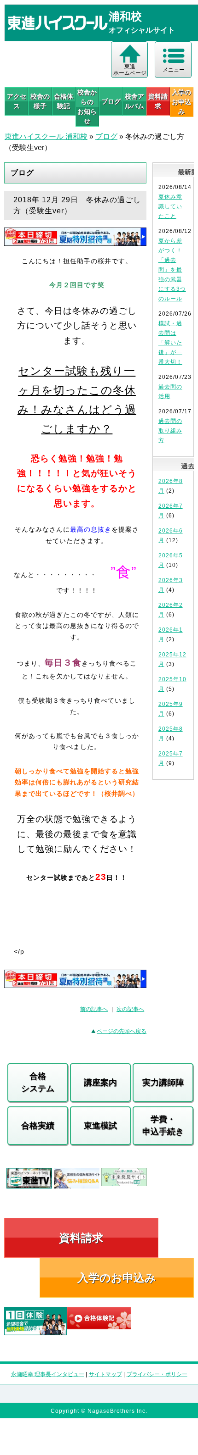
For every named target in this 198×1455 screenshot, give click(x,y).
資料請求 (158, 101)
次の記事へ (130, 1009)
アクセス (16, 101)
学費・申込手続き (163, 1125)
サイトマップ (105, 1374)
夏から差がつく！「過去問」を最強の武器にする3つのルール (172, 270)
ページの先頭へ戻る (121, 1031)
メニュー (174, 70)
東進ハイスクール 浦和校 (46, 136)
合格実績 (37, 1125)
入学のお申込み (116, 1278)
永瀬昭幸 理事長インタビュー (47, 1374)
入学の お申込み (181, 102)
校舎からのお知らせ (87, 107)
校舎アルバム (134, 101)
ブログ (111, 101)
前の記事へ (94, 1009)
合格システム (37, 1082)
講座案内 (100, 1082)
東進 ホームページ (129, 69)
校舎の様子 (40, 101)
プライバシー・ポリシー (157, 1374)
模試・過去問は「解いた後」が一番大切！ (170, 342)
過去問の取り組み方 (170, 431)
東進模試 (100, 1125)
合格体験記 (63, 101)
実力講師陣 (163, 1082)
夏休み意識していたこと (170, 206)
